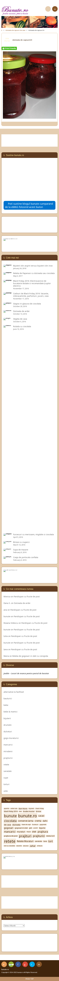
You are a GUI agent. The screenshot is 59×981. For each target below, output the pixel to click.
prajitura (43, 831)
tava (45, 841)
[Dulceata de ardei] (8, 311)
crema (38, 820)
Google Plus (25, 964)
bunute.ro (27, 815)
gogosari (8, 828)
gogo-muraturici (11, 738)
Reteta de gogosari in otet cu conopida (30, 656)
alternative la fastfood (14, 692)
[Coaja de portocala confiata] (8, 557)
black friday (40, 808)
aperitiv (6, 808)
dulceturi (8, 731)
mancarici (8, 744)
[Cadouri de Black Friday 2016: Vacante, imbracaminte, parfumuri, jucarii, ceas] (8, 293)
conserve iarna (25, 820)
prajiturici (8, 758)
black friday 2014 (11, 811)
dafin (45, 821)
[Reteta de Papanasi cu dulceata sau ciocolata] (8, 273)
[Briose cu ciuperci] (8, 542)
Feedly (11, 964)
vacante (19, 846)
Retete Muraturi (25, 841)
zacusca (25, 846)
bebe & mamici (10, 711)
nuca (29, 832)
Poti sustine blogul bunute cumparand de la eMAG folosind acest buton (29, 205)
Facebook (18, 964)
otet (34, 831)
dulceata (16, 824)
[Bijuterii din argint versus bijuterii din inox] (8, 265)
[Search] (48, 9)
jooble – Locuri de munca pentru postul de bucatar (26, 673)
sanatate (8, 771)
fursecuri (35, 824)
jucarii (35, 828)
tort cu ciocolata (9, 846)
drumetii (8, 725)
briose (38, 811)
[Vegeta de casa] (8, 319)
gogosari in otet (21, 828)
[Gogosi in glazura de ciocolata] (8, 303)
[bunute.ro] (29, 10)
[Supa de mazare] (8, 549)
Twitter (32, 964)
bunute (7, 616)
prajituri (25, 836)
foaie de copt (26, 824)
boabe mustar (29, 811)
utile (6, 791)
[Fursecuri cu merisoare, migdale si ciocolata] (8, 534)
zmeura (39, 846)
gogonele (43, 824)
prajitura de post (11, 836)
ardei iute (14, 808)
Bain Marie (23, 808)
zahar (33, 845)
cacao (41, 815)
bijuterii (7, 718)
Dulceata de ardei (22, 603)
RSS (4, 964)
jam (30, 828)
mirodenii (8, 751)
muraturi (21, 831)
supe (6, 777)
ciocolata (10, 821)
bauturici (8, 698)
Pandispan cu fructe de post (27, 596)
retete (6, 764)
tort (50, 841)
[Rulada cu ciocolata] (8, 529)
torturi (6, 784)
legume (42, 828)
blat (20, 811)
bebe (6, 705)
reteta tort (50, 836)
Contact (39, 964)
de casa (7, 824)
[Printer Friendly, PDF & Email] (9, 48)
